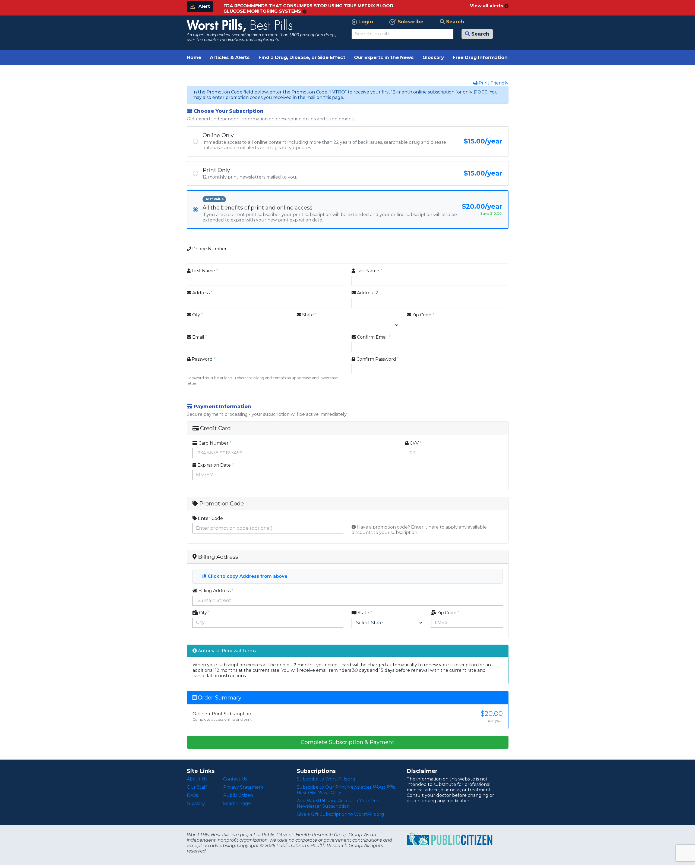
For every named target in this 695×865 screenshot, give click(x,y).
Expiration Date (213, 465)
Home (194, 57)
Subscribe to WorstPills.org (326, 779)
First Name (203, 270)
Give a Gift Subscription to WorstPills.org (340, 814)
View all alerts (487, 5)
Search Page (237, 803)
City (195, 314)
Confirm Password (375, 359)
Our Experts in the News (384, 57)
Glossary (433, 57)
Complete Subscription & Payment (347, 742)
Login (365, 22)
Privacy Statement (243, 787)
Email (197, 337)
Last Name (367, 270)
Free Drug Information (480, 57)
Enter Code (210, 518)
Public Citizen (238, 795)
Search (454, 22)
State (307, 314)
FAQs (192, 795)
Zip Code (421, 314)
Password (202, 359)
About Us (197, 779)
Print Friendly (493, 83)
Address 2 (367, 292)
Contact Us (235, 779)
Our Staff (197, 787)
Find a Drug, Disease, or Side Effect (301, 57)
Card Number (213, 443)
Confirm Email (372, 337)
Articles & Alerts (230, 57)
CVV (414, 443)
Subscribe (410, 22)
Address (200, 292)
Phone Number (209, 248)
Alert (203, 6)
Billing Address (213, 590)
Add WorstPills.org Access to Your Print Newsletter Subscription (339, 803)
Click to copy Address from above (247, 576)
